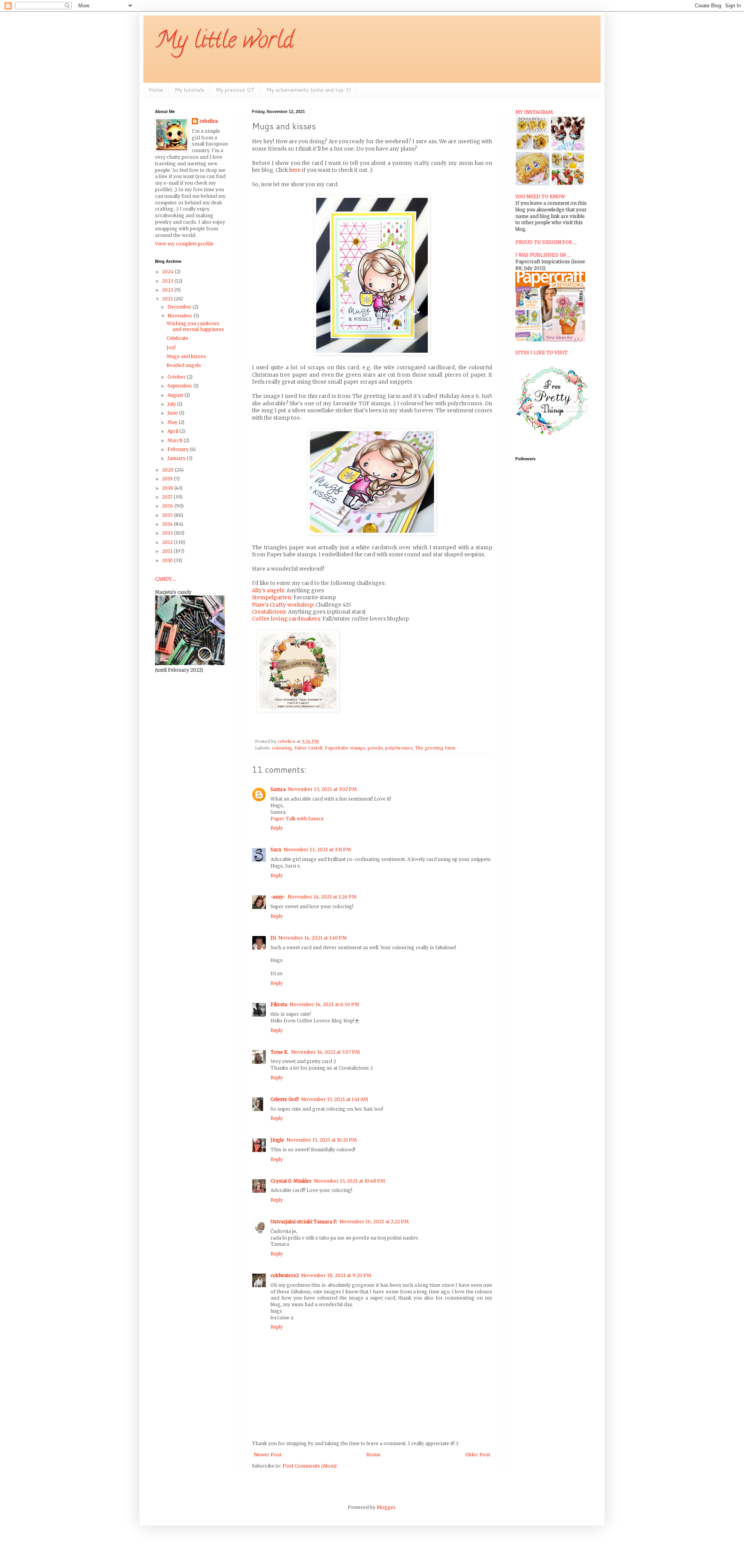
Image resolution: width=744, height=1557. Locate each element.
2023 (168, 281)
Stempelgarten (271, 597)
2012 (168, 542)
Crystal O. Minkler (291, 1181)
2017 (168, 497)
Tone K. (279, 1052)
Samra (278, 789)
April (173, 431)
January (177, 458)
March (175, 440)
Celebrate (177, 338)
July (172, 404)
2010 (168, 560)
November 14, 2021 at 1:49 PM (312, 938)
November (180, 316)
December (180, 307)
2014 (168, 524)
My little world (224, 42)
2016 (168, 506)
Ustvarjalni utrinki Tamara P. (303, 1221)
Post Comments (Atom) (309, 1466)
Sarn (275, 849)
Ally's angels (268, 590)
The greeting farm (435, 748)
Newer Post (267, 1455)
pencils (375, 748)
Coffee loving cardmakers (286, 619)
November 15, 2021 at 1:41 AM (334, 1099)
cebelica (209, 121)
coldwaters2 (284, 1275)
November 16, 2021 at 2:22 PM (374, 1221)
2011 (168, 551)
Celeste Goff (284, 1099)
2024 (168, 271)
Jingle (277, 1140)
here (295, 170)
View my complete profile (184, 244)
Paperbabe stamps (345, 748)
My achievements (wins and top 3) (309, 90)
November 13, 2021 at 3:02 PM (322, 789)
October (177, 377)
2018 (168, 488)
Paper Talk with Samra (296, 818)
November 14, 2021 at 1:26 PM (322, 897)
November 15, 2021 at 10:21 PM (321, 1140)
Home (156, 90)
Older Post (477, 1455)
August (175, 395)
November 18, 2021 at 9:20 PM (336, 1275)
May (173, 422)
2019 (168, 479)
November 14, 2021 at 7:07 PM (325, 1052)
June (173, 413)
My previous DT (235, 90)
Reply (276, 828)
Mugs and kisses (186, 356)
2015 (168, 515)
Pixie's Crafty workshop (282, 605)
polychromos (399, 748)
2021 (168, 299)
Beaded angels (184, 365)
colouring (282, 748)
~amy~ (277, 897)
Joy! (171, 347)
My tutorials (189, 90)
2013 (168, 533)
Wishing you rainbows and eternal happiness (195, 326)
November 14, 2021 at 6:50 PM (324, 1004)
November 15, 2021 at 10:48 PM (349, 1181)
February (178, 449)
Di (273, 938)
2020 (168, 470)
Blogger (386, 1507)
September (180, 386)
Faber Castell (308, 748)
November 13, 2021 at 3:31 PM (317, 849)
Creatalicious (269, 612)
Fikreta (278, 1004)
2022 (168, 290)
